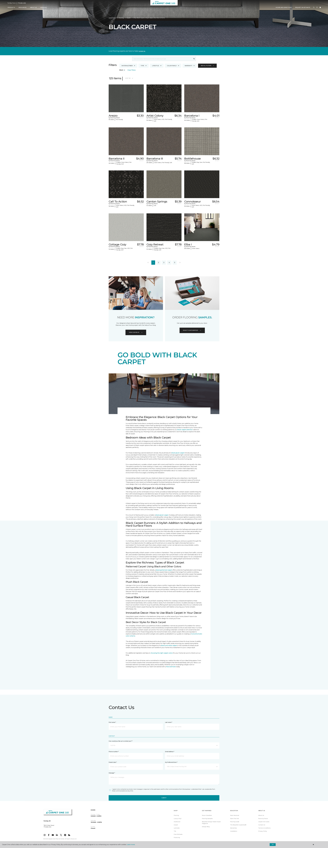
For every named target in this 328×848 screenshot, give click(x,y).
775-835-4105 (22, 3)
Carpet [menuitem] (176, 825)
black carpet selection (185, 429)
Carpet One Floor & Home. (56, 839)
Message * (112, 773)
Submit (164, 798)
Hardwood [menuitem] (177, 821)
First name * (112, 722)
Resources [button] (22, 7)
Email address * (169, 751)
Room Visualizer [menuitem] (207, 815)
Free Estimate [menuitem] (178, 834)
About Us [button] (33, 7)
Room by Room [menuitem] (263, 818)
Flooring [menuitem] (176, 815)
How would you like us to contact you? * (120, 741)
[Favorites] (317, 7)
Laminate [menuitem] (177, 828)
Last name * (168, 722)
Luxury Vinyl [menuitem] (177, 818)
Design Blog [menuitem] (206, 826)
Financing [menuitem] (177, 837)
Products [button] (11, 7)
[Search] (194, 59)
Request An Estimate (302, 7)
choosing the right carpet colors (162, 653)
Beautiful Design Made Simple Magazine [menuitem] (211, 822)
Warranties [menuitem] (233, 828)
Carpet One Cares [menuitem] (263, 821)
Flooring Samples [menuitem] (207, 818)
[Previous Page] (148, 262)
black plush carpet (178, 453)
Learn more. (131, 844)
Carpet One (112, 18)
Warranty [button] (188, 65)
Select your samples (190, 330)
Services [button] (43, 7)
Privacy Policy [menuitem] (262, 831)
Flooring (121, 18)
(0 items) (320, 7)
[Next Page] (180, 262)
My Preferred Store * (171, 762)
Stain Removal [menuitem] (234, 815)
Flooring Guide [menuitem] (234, 821)
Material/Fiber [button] (127, 65)
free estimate (171, 666)
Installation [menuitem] (233, 831)
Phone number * (114, 751)
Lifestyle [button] (155, 65)
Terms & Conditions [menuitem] (264, 828)
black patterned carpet (164, 570)
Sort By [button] (128, 78)
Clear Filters (131, 70)
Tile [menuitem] (175, 831)
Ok (273, 844)
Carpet (128, 18)
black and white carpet (169, 645)
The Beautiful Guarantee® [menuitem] (238, 825)
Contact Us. (142, 51)
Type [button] (142, 65)
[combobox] (162, 59)
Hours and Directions (284, 7)
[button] (313, 7)
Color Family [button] (172, 65)
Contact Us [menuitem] (261, 825)
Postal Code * (113, 762)
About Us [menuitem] (261, 815)
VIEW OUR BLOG (134, 332)
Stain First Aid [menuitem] (234, 818)
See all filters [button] (206, 65)
